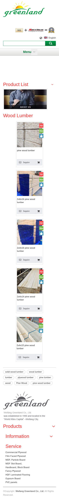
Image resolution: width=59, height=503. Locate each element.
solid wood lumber (14, 371)
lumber (8, 377)
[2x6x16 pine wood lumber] (29, 187)
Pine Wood (21, 383)
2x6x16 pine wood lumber (26, 200)
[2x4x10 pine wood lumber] (29, 329)
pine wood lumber (26, 150)
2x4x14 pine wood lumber (26, 298)
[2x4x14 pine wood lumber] (29, 285)
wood (8, 383)
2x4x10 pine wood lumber (26, 347)
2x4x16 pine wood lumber (26, 249)
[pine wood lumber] (29, 134)
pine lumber (45, 377)
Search (50, 43)
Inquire (26, 162)
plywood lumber (26, 377)
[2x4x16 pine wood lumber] (29, 236)
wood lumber (35, 371)
